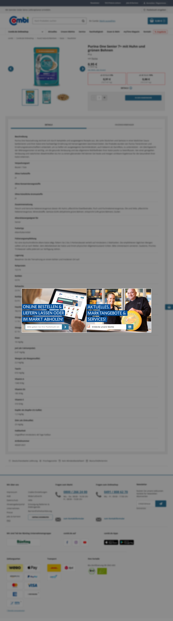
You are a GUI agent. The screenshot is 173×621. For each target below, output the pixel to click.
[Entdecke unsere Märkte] (129, 327)
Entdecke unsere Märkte (103, 327)
